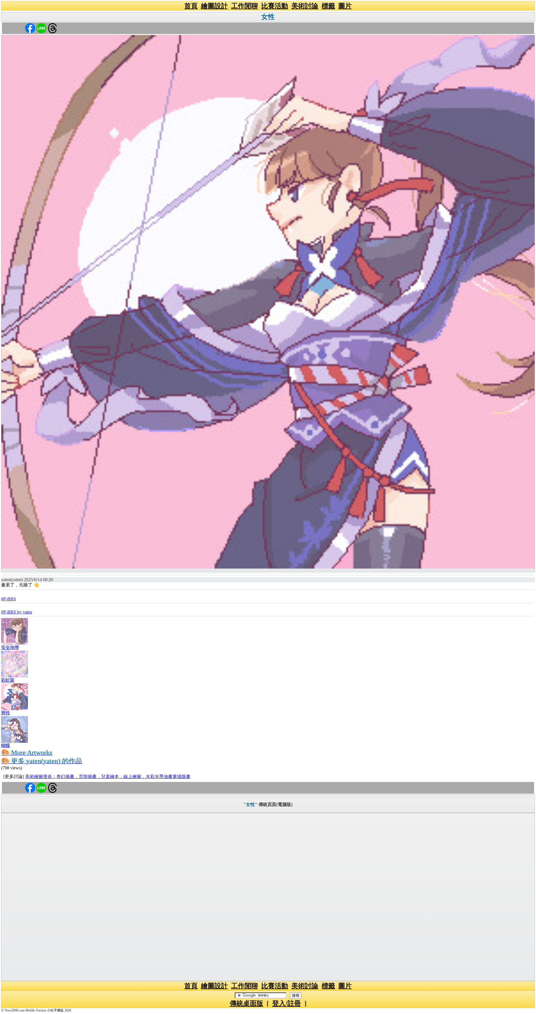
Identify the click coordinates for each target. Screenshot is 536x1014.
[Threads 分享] (52, 27)
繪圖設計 (214, 5)
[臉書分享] (30, 27)
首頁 (191, 5)
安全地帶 (10, 647)
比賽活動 (274, 5)
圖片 (345, 5)
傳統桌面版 (246, 1003)
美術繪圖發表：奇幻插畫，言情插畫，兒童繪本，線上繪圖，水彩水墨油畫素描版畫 (107, 776)
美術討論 (304, 5)
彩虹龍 (8, 680)
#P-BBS (8, 599)
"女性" (250, 804)
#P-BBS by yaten (16, 612)
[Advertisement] (268, 897)
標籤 (328, 5)
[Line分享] (41, 27)
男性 (5, 712)
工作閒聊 (244, 5)
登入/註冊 (286, 1003)
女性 (268, 16)
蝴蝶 (5, 745)
